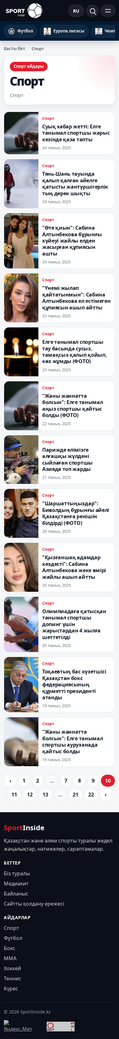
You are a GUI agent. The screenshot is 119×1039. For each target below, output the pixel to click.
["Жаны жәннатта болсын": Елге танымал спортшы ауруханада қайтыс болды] (21, 741)
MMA (10, 958)
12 (30, 794)
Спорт (48, 118)
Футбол (13, 938)
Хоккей (12, 968)
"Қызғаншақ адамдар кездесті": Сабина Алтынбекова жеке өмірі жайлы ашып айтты (74, 567)
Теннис (12, 978)
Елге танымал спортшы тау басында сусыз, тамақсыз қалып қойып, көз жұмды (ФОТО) (74, 351)
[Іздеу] (92, 11)
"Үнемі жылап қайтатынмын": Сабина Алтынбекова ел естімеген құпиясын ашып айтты (76, 298)
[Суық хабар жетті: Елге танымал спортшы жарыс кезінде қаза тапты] (21, 133)
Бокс (9, 948)
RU (76, 11)
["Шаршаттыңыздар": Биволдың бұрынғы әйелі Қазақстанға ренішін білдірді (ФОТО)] (21, 513)
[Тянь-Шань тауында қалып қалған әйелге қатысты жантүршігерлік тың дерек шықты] (21, 183)
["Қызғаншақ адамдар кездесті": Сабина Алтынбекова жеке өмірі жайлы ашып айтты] (21, 567)
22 (91, 794)
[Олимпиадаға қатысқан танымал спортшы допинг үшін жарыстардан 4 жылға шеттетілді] (21, 624)
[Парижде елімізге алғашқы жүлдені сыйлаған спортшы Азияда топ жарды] (21, 459)
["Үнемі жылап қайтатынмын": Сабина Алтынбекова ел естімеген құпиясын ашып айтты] (21, 297)
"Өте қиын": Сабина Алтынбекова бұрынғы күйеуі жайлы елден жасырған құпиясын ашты (72, 240)
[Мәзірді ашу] (108, 11)
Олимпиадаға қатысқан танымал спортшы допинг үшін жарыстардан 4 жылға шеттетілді (74, 624)
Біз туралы (17, 873)
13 (45, 794)
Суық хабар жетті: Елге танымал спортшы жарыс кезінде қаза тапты (75, 133)
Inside (24, 827)
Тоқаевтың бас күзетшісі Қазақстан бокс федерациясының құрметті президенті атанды (74, 684)
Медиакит (16, 883)
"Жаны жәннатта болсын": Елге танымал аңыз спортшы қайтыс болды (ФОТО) (72, 405)
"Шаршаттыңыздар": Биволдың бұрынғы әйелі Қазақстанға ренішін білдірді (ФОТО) (75, 513)
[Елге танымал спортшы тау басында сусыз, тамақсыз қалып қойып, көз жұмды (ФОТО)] (21, 351)
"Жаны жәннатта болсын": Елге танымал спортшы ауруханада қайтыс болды (72, 741)
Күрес (11, 988)
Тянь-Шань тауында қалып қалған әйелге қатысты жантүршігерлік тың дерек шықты (75, 183)
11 (14, 794)
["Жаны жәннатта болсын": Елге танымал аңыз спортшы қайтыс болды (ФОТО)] (21, 405)
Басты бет (14, 48)
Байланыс (16, 893)
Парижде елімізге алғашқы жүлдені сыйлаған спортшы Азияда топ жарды (67, 459)
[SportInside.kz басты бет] (24, 11)
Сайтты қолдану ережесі (34, 903)
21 (75, 794)
